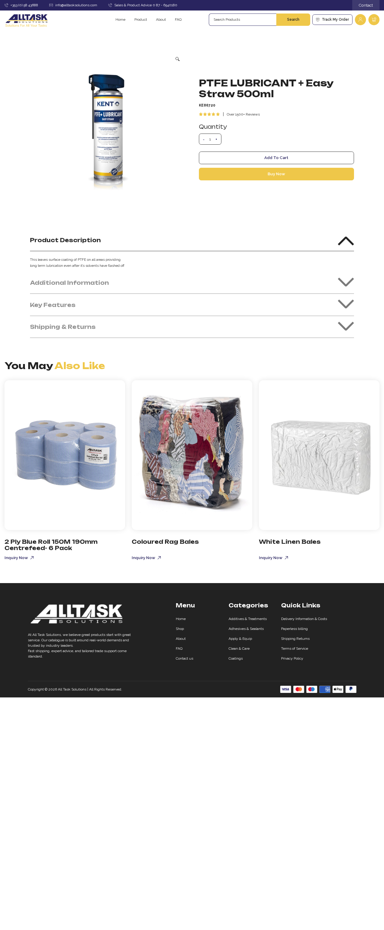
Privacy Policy (292, 658)
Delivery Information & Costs (304, 619)
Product (140, 19)
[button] (178, 59)
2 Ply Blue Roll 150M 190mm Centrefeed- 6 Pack (51, 544)
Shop (180, 629)
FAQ (178, 19)
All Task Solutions (72, 689)
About (161, 19)
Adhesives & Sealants (246, 629)
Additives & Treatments (248, 619)
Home (120, 19)
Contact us (184, 658)
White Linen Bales (290, 541)
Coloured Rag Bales (165, 541)
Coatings (236, 658)
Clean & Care (239, 648)
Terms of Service (294, 648)
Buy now (276, 173)
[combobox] (242, 20)
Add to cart (276, 157)
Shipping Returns (295, 639)
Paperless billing (294, 629)
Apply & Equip (240, 639)
